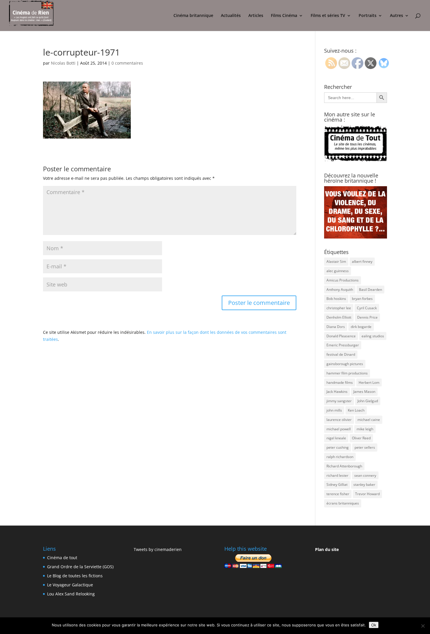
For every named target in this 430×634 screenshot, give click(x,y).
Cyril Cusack (367, 307)
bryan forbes (362, 298)
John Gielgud (367, 400)
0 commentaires (127, 63)
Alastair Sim (336, 261)
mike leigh (365, 428)
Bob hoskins (336, 298)
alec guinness (337, 270)
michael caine (368, 419)
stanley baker (364, 484)
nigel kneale (336, 438)
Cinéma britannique (193, 15)
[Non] (423, 626)
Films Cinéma (284, 15)
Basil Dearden (370, 289)
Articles (255, 15)
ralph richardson (339, 456)
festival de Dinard (340, 354)
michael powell (338, 428)
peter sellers (365, 447)
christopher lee (338, 307)
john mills (334, 410)
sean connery (365, 475)
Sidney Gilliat (337, 484)
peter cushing (337, 447)
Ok (373, 625)
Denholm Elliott (338, 317)
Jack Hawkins (337, 391)
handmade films (339, 382)
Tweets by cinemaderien (158, 549)
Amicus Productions (342, 280)
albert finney (362, 261)
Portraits (367, 15)
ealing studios (373, 336)
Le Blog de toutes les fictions (75, 575)
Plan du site (327, 549)
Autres (396, 15)
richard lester (337, 475)
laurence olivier (339, 419)
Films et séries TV (328, 15)
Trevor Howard (367, 493)
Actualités (231, 15)
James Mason (364, 391)
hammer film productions (347, 373)
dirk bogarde (361, 326)
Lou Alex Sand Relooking (71, 594)
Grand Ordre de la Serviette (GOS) (80, 566)
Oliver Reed (361, 438)
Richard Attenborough (344, 466)
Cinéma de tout (62, 557)
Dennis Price (367, 317)
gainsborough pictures (344, 363)
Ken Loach (356, 410)
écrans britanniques (342, 503)
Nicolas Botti (63, 63)
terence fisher (337, 493)
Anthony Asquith (339, 289)
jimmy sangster (339, 400)
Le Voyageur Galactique (70, 585)
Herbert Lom (369, 382)
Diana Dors (335, 326)
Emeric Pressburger (342, 345)
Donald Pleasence (341, 336)
